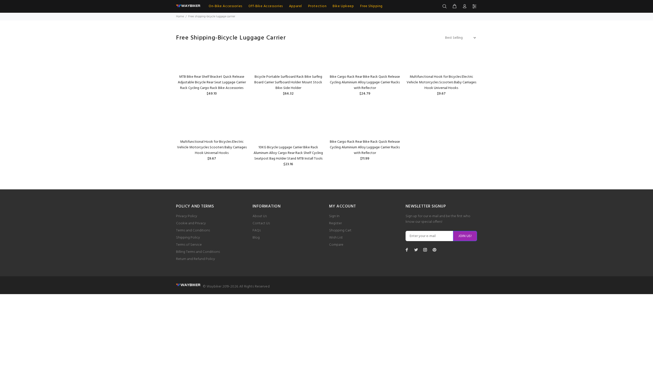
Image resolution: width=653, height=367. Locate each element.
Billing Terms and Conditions (198, 252)
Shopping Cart (340, 230)
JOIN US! (465, 236)
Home (180, 16)
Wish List (336, 238)
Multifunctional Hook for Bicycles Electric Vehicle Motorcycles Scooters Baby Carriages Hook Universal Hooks (441, 82)
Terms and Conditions (193, 230)
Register (335, 223)
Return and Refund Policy (195, 259)
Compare (336, 245)
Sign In (334, 216)
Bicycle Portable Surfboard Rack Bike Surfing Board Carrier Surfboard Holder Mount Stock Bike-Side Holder (288, 82)
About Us (260, 216)
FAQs (257, 230)
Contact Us (261, 223)
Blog (256, 238)
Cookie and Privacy (191, 223)
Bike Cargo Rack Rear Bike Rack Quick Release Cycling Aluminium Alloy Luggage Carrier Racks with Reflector (365, 82)
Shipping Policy (188, 238)
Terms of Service (189, 245)
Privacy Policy (186, 216)
